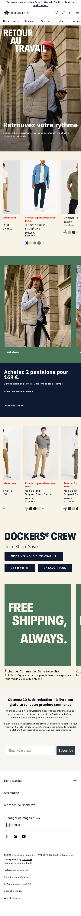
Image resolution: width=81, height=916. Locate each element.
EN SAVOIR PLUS (55, 567)
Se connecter (19, 567)
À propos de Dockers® (19, 805)
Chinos (29, 21)
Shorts (45, 21)
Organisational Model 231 (18, 883)
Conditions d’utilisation (16, 877)
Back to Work (11, 21)
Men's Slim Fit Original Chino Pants (38, 492)
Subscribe (65, 750)
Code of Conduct (13, 890)
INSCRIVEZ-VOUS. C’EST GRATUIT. (34, 556)
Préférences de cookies (16, 869)
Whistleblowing (12, 898)
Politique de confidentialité (37, 726)
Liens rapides (13, 781)
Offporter (27, 859)
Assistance (11, 793)
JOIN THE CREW (13, 405)
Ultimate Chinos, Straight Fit (35, 226)
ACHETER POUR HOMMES (18, 391)
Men (61, 21)
